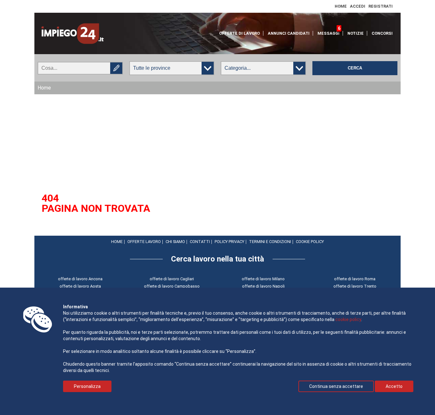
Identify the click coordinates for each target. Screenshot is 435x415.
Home (341, 6)
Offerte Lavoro (144, 241)
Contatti (200, 241)
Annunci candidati (289, 33)
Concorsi (382, 33)
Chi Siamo (175, 241)
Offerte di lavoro (239, 33)
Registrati (380, 6)
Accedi (357, 6)
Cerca (355, 68)
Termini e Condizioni (270, 241)
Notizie (355, 33)
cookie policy (348, 319)
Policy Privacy (229, 241)
